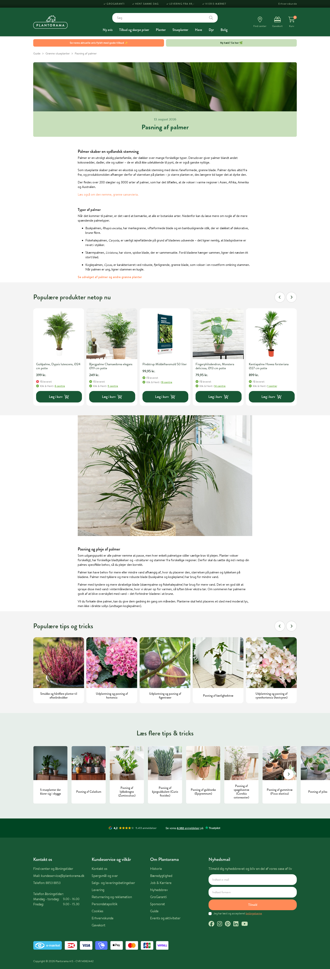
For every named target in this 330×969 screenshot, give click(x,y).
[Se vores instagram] (219, 924)
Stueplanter (180, 29)
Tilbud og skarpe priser (134, 29)
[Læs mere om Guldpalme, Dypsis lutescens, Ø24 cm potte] (58, 333)
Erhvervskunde (287, 3)
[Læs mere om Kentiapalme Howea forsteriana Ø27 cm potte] (271, 333)
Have (198, 29)
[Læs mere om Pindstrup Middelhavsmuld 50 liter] (165, 333)
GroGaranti (116, 3)
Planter (161, 29)
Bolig (224, 29)
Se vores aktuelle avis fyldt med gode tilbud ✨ (99, 43)
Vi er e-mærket (215, 3)
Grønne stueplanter (57, 53)
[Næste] (291, 297)
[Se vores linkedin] (235, 924)
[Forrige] (279, 297)
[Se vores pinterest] (228, 924)
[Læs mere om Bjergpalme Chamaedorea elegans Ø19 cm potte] (111, 333)
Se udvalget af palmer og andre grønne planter (110, 277)
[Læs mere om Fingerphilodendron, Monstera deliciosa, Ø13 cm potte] (218, 333)
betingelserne (254, 913)
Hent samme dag (147, 3)
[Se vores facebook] (211, 924)
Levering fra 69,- (181, 3)
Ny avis (107, 29)
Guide (36, 53)
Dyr (211, 29)
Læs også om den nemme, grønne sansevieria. (108, 194)
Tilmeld (252, 905)
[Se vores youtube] (244, 924)
